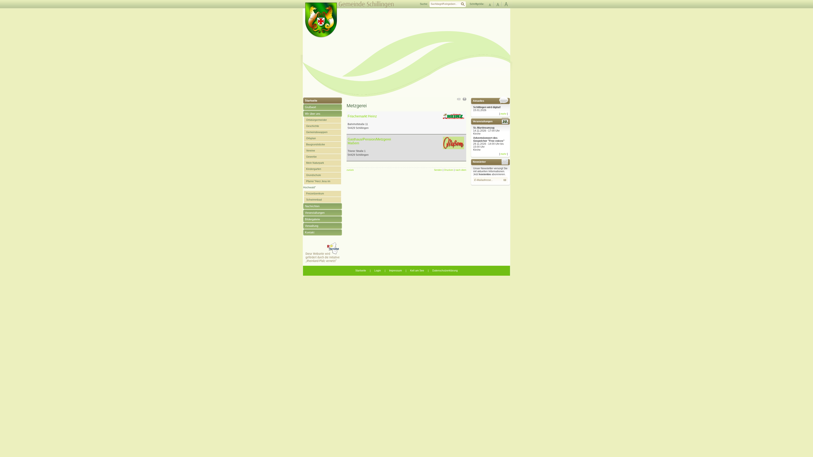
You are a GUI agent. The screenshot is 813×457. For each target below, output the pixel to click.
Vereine (310, 150)
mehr (503, 113)
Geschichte (312, 126)
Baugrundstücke (315, 144)
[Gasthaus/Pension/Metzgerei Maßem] (453, 148)
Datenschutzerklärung (445, 270)
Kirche (477, 133)
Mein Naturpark (315, 162)
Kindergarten (313, 169)
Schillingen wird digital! (487, 107)
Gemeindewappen (317, 132)
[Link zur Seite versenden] (458, 99)
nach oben (460, 170)
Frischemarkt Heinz (362, 116)
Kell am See (417, 270)
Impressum (395, 270)
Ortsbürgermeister (316, 119)
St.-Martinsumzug (483, 127)
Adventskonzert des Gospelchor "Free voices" (489, 139)
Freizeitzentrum (315, 193)
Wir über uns (312, 113)
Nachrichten (312, 206)
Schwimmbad (314, 199)
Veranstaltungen (315, 212)
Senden (438, 170)
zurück (350, 170)
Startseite (311, 100)
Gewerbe (311, 156)
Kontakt (309, 232)
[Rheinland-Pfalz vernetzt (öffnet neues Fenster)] (322, 261)
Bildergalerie (312, 219)
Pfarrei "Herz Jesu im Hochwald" (316, 184)
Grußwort (310, 107)
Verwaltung (311, 225)
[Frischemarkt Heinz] (453, 118)
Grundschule (313, 175)
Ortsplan (311, 138)
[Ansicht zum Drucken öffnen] (464, 99)
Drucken (448, 170)
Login (377, 270)
